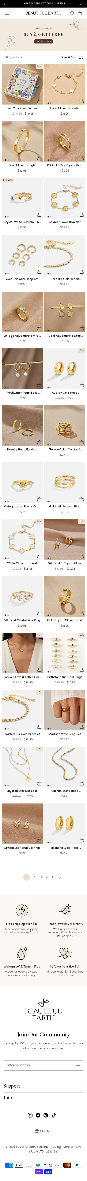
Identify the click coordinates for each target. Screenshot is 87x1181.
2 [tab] (50, 103)
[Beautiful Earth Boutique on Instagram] (30, 1115)
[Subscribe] (78, 1065)
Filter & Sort (69, 57)
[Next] (80, 3)
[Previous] (4, 3)
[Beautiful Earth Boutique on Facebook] (38, 1115)
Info (8, 1098)
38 (52, 877)
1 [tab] (48, 103)
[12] (64, 85)
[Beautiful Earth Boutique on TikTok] (53, 1115)
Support (12, 1086)
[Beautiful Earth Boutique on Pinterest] (46, 1115)
